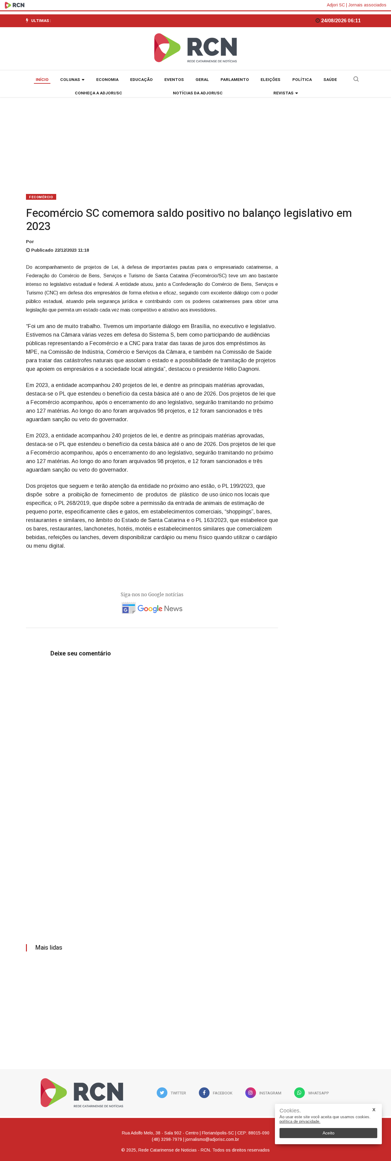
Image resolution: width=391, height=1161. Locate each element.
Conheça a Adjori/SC (98, 93)
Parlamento (235, 80)
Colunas (70, 80)
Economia (107, 80)
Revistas (283, 93)
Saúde (330, 80)
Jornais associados (367, 4)
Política (302, 80)
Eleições (270, 80)
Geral (202, 80)
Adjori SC (336, 4)
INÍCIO (42, 80)
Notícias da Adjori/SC (198, 93)
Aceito (328, 1132)
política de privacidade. (300, 1121)
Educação (141, 80)
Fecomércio (41, 197)
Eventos (174, 80)
